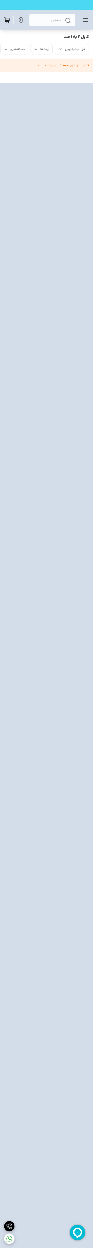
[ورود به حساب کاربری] (21, 20)
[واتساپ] (9, 1238)
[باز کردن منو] (85, 20)
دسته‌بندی (17, 49)
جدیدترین (72, 49)
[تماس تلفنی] (9, 1226)
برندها (44, 49)
